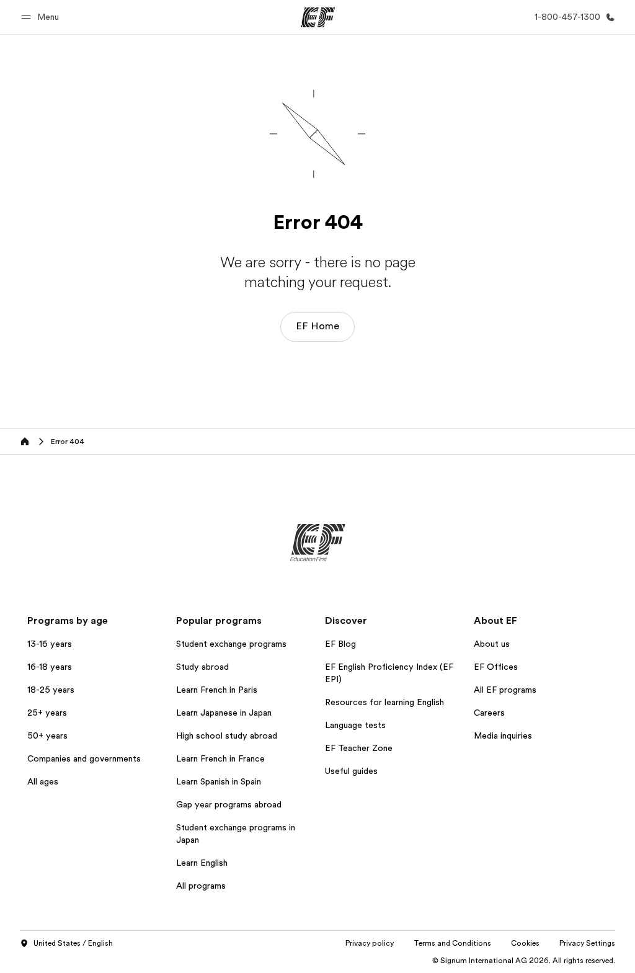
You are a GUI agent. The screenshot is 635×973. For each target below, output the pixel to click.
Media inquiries (503, 735)
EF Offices (496, 667)
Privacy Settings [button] (587, 943)
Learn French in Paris (216, 690)
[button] (42, 17)
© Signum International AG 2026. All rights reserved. (523, 960)
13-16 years (49, 644)
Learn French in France (220, 758)
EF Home (317, 326)
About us (492, 644)
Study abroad (202, 667)
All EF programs (505, 690)
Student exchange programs (231, 644)
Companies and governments (84, 758)
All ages (42, 781)
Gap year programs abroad (229, 804)
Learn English (202, 863)
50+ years (47, 735)
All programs (201, 886)
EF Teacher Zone (359, 748)
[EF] (318, 17)
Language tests (355, 725)
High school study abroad (226, 735)
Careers (489, 713)
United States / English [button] (73, 943)
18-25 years (50, 690)
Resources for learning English (384, 702)
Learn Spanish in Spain (218, 781)
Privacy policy (369, 943)
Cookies (525, 943)
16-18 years (49, 667)
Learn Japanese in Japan (224, 713)
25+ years (47, 713)
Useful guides (351, 771)
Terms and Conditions (452, 943)
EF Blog (340, 644)
